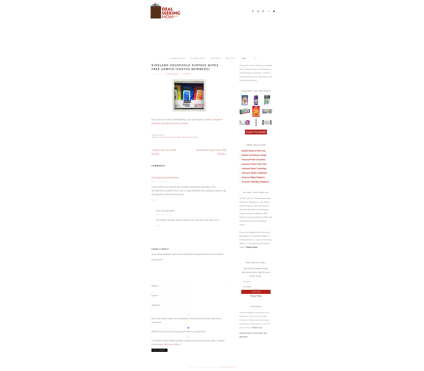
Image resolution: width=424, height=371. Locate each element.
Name (155, 286)
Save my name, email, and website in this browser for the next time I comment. (186, 320)
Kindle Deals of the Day (254, 150)
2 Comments (187, 74)
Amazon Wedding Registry (255, 181)
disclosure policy (245, 333)
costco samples (164, 137)
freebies (178, 137)
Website (155, 305)
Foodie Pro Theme (228, 367)
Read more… (252, 247)
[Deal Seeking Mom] (165, 19)
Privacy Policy (256, 296)
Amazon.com (257, 327)
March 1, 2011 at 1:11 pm (164, 214)
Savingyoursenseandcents (165, 177)
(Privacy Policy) (172, 344)
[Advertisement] (212, 38)
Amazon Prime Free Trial (254, 164)
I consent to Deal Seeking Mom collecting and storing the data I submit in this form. (187, 342)
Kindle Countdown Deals (254, 155)
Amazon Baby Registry (253, 177)
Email (155, 295)
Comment (157, 259)
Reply (153, 200)
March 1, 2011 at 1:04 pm (159, 181)
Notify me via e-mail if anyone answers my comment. (178, 331)
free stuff (162, 135)
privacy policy (258, 333)
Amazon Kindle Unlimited (254, 173)
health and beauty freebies (190, 137)
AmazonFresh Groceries (253, 159)
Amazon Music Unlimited (254, 168)
